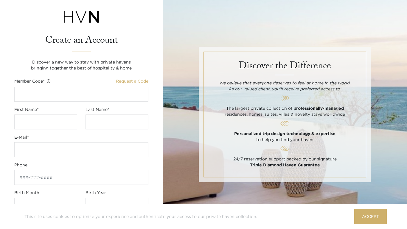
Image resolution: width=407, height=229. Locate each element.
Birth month (26, 192)
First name (26, 109)
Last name (97, 109)
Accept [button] (370, 216)
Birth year (96, 192)
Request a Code (132, 81)
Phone (20, 165)
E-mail (21, 137)
